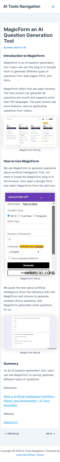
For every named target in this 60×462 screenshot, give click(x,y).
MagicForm (11, 422)
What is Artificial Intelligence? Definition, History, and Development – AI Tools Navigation (29, 401)
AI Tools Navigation (21, 6)
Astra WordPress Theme (30, 454)
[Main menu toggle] (53, 6)
